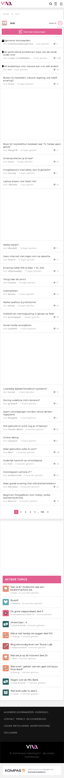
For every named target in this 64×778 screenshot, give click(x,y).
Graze (11, 83)
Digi (17, 14)
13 (57, 271)
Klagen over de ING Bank (24, 680)
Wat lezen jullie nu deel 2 (23, 691)
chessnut (13, 440)
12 (57, 150)
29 (57, 486)
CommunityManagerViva (21, 43)
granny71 (13, 403)
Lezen (15, 694)
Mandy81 (13, 248)
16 (57, 294)
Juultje (11, 305)
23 (57, 475)
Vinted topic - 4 (18, 622)
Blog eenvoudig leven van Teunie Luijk (31, 644)
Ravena (12, 294)
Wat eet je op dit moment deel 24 (29, 655)
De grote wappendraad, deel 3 (26, 611)
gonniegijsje (14, 317)
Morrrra (12, 501)
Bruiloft (14, 600)
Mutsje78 (13, 150)
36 (57, 161)
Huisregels (41, 712)
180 (58, 452)
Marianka (13, 486)
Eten (15, 593)
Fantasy (12, 173)
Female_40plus (15, 429)
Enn (10, 69)
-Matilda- (13, 184)
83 (57, 429)
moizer (12, 392)
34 (57, 328)
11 (57, 248)
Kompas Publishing (37, 772)
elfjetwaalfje (15, 271)
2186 (58, 58)
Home (5, 14)
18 (57, 184)
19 (57, 501)
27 (57, 282)
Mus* (11, 452)
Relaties (17, 603)
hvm (10, 463)
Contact (9, 718)
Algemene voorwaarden (19, 712)
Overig (16, 636)
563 (42, 512)
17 (57, 259)
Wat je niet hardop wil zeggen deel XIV (31, 633)
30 (57, 305)
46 (57, 83)
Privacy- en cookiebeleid (31, 718)
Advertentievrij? (40, 725)
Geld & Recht (19, 625)
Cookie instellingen (16, 725)
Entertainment (20, 647)
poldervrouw (15, 475)
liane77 (12, 259)
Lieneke (12, 282)
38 (57, 317)
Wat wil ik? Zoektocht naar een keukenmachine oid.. (27, 588)
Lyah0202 (13, 328)
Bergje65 (13, 417)
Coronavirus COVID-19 (23, 614)
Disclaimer (10, 732)
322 (58, 69)
